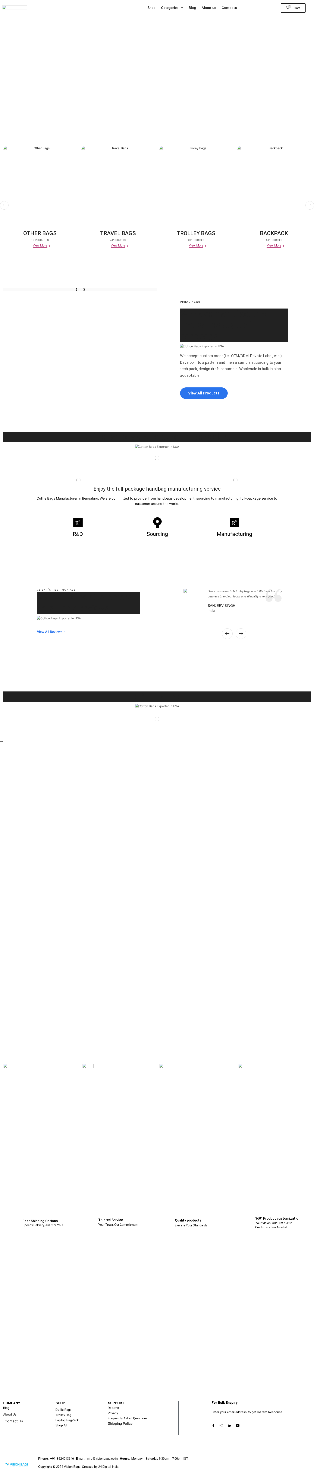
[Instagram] (221, 1425)
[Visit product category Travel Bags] (40, 182)
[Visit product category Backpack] (196, 182)
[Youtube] (237, 1425)
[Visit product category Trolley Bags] (118, 182)
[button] (293, 8)
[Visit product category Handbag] (274, 182)
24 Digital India (108, 1467)
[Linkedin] (229, 1425)
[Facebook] (213, 1425)
